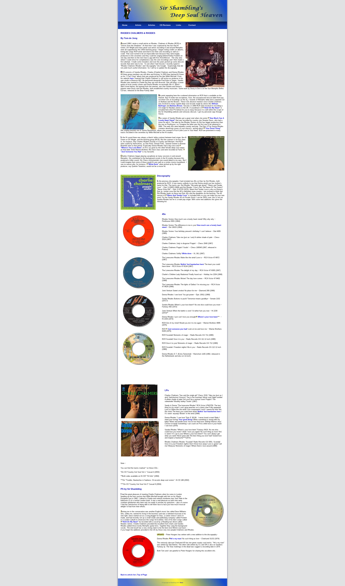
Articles (151, 25)
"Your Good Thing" (213, 128)
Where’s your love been (208, 317)
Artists (138, 25)
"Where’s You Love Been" (131, 148)
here (132, 78)
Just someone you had (177, 329)
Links (178, 25)
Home (124, 25)
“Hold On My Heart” (211, 108)
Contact (192, 25)
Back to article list (128, 575)
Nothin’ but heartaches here (192, 264)
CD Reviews (165, 25)
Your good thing (185, 420)
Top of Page (142, 575)
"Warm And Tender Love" (177, 195)
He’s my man (175, 539)
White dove (186, 253)
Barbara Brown (176, 106)
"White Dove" (153, 164)
